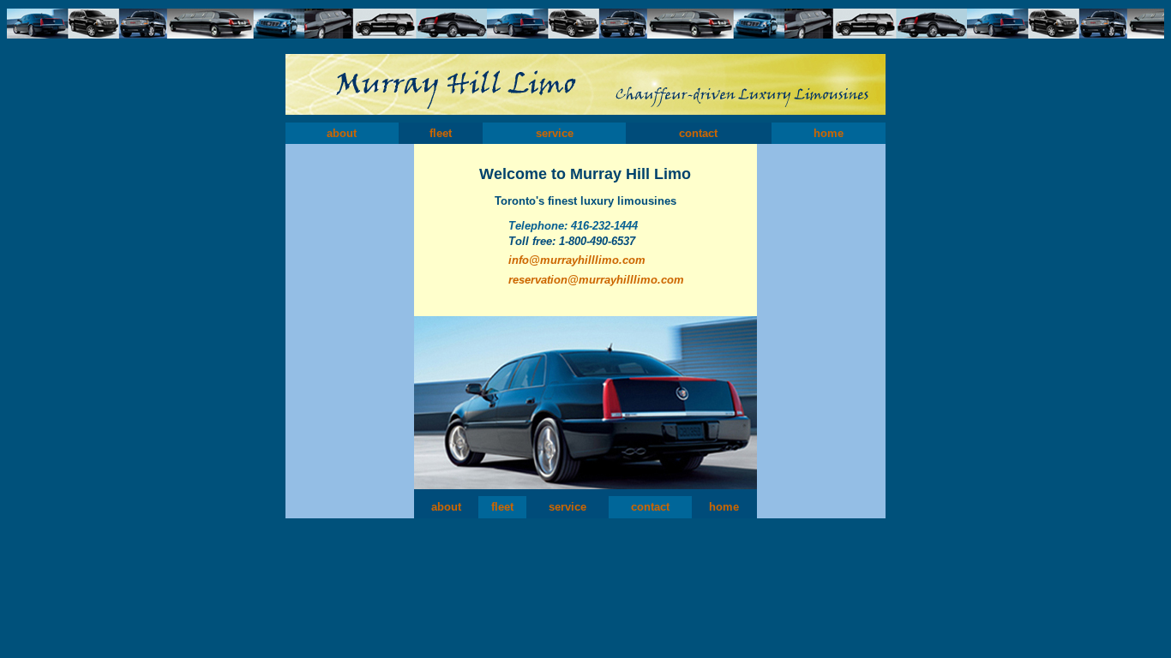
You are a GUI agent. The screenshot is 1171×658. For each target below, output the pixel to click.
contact (698, 133)
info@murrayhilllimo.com (577, 260)
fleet (440, 133)
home (829, 133)
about (342, 133)
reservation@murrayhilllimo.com (596, 279)
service (554, 133)
